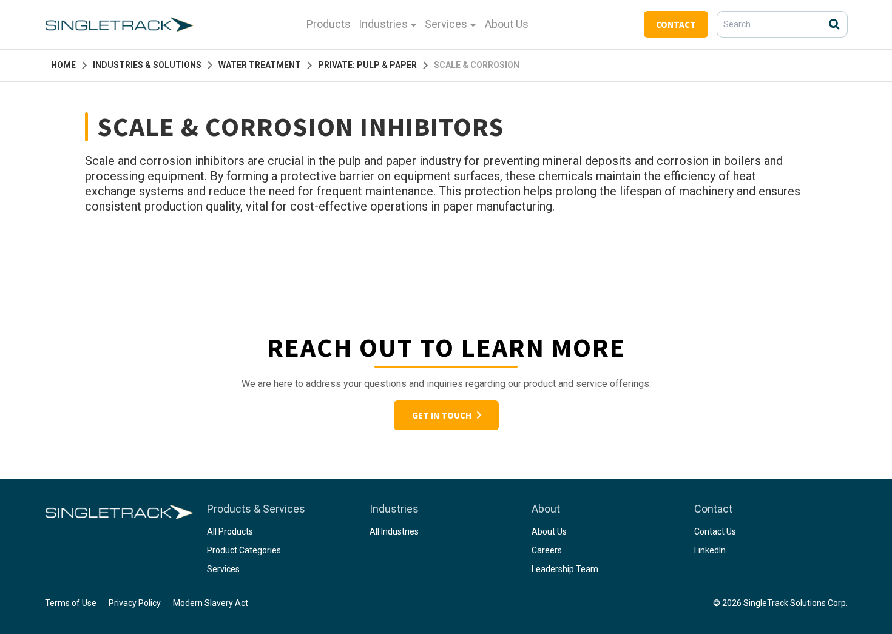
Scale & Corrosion (476, 65)
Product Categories (244, 550)
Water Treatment (259, 65)
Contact (676, 24)
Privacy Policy (135, 603)
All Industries (394, 531)
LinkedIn (710, 550)
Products (328, 24)
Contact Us (715, 531)
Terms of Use (70, 603)
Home (63, 65)
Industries (383, 24)
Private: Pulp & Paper (367, 65)
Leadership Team (565, 569)
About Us (507, 24)
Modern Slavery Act (210, 603)
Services (446, 24)
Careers (547, 550)
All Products (230, 531)
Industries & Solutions (147, 65)
